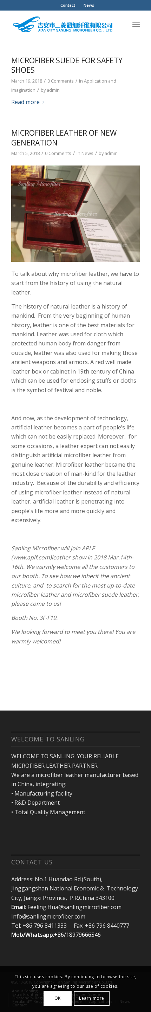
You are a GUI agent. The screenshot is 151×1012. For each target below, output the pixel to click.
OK (57, 998)
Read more (25, 102)
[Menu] (136, 24)
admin (53, 90)
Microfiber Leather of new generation (64, 137)
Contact (67, 5)
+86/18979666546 (77, 935)
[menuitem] (68, 5)
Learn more (91, 998)
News (89, 5)
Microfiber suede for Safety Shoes (67, 65)
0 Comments (60, 81)
